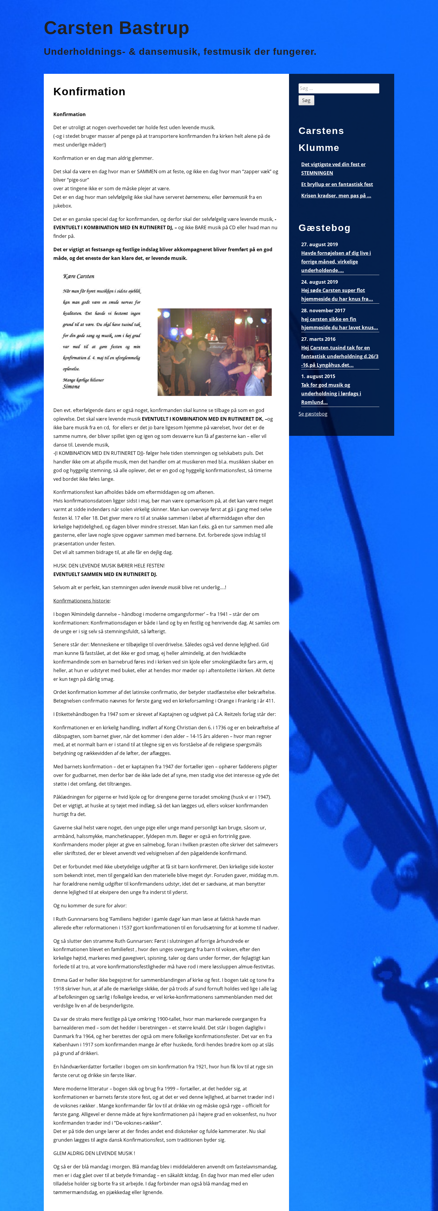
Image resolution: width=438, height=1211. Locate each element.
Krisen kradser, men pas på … (336, 195)
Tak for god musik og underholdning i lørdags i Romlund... (331, 393)
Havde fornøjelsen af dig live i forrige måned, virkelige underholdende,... (336, 262)
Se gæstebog (313, 414)
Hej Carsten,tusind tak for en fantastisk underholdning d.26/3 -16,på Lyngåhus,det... (339, 356)
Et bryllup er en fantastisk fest (337, 184)
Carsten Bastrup (117, 28)
